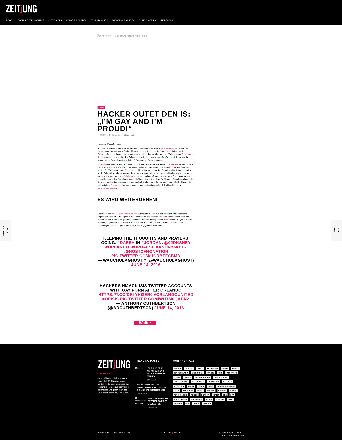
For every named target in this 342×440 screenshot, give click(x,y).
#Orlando (117, 247)
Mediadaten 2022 (121, 433)
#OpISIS (110, 299)
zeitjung (118, 135)
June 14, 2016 (146, 264)
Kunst (191, 386)
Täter (166, 219)
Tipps (231, 399)
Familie (210, 373)
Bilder (224, 368)
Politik (233, 391)
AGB (239, 433)
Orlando (103, 164)
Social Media (180, 399)
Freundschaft (202, 377)
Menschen (188, 391)
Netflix (222, 391)
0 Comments (129, 135)
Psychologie (180, 395)
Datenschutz (226, 433)
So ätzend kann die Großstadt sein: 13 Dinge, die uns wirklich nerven (152, 387)
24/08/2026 (151, 380)
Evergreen (197, 373)
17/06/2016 (105, 135)
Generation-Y (221, 377)
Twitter (178, 404)
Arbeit (199, 368)
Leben (201, 386)
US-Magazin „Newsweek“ (123, 214)
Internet (227, 382)
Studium (220, 399)
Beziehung (212, 368)
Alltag (177, 368)
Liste (176, 391)
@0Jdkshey (177, 242)
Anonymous (116, 185)
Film (220, 373)
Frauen (187, 377)
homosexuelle (172, 164)
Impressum (103, 433)
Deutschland (181, 373)
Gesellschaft (181, 382)
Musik (200, 391)
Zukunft (206, 404)
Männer (211, 391)
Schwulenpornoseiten (107, 188)
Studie (209, 399)
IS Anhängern (129, 176)
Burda (235, 368)
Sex (225, 395)
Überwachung (167, 148)
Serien (216, 395)
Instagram (213, 382)
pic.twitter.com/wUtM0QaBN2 (154, 299)
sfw (232, 395)
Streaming (196, 399)
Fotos (177, 377)
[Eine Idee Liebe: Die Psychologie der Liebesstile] (140, 401)
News (101, 107)
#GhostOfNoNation (145, 251)
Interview (179, 386)
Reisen (194, 395)
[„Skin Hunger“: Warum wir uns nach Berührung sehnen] (140, 370)
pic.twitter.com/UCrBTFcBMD (145, 256)
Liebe (210, 386)
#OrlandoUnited (173, 294)
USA (187, 404)
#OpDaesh (143, 247)
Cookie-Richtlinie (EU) (232, 436)
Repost (205, 395)
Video (196, 404)
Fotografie (231, 373)
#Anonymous (171, 247)
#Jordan (151, 242)
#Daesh (126, 242)
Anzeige (188, 368)
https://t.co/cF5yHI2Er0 (125, 294)
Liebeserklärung (226, 386)
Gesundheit (198, 382)
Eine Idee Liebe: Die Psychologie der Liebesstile (158, 401)
